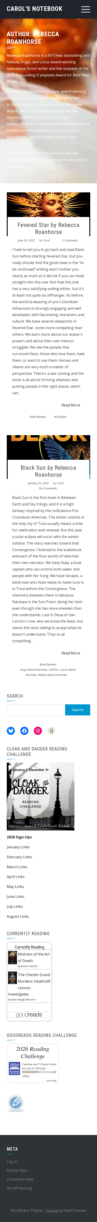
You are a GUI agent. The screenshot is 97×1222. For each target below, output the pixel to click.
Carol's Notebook (34, 8)
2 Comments (70, 240)
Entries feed (17, 1170)
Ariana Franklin (29, 966)
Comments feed (20, 1179)
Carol (46, 240)
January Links (18, 847)
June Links (15, 896)
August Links (18, 916)
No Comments (48, 488)
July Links (15, 906)
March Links (17, 866)
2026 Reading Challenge (32, 1052)
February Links (19, 856)
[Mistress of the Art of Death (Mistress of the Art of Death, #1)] (12, 957)
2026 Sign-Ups (19, 837)
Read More (71, 405)
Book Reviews (38, 417)
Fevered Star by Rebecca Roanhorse (49, 228)
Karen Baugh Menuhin (23, 999)
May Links (15, 886)
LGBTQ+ (53, 670)
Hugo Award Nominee (33, 670)
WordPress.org (19, 1188)
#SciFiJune (60, 417)
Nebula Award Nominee (52, 675)
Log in (12, 1161)
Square (52, 1210)
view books (51, 1080)
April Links (16, 876)
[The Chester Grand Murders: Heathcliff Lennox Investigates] (12, 977)
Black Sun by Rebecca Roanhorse (48, 471)
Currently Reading (29, 947)
